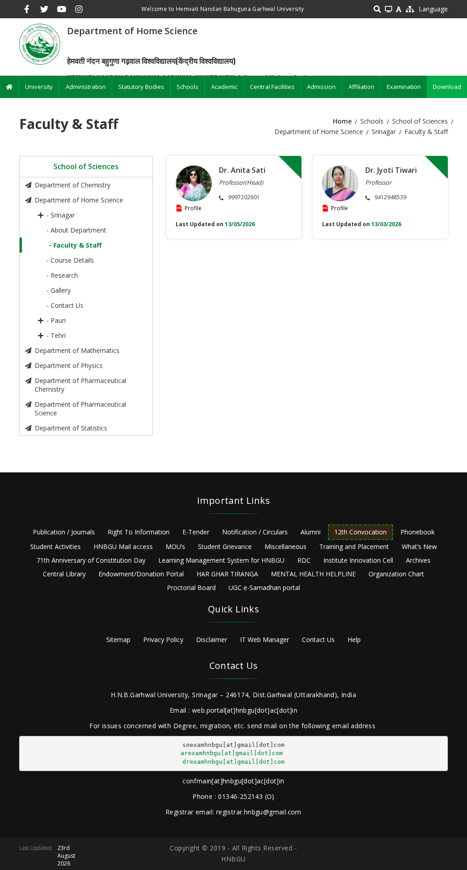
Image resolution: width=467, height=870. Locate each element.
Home (342, 121)
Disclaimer (211, 639)
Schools (187, 87)
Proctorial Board (191, 587)
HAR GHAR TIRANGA (227, 574)
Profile (193, 208)
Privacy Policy (163, 639)
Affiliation (361, 87)
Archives (418, 560)
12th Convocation (360, 532)
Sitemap (118, 639)
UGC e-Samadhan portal (264, 587)
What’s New (419, 546)
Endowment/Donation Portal (141, 574)
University (39, 87)
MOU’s (175, 546)
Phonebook (417, 532)
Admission (321, 87)
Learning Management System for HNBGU (221, 560)
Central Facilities (272, 87)
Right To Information (139, 532)
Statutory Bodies (141, 87)
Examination (404, 87)
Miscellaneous (285, 546)
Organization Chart (396, 574)
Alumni (311, 532)
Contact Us (318, 639)
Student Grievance (225, 546)
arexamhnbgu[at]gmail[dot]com (232, 753)
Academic (224, 87)
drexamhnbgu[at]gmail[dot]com (233, 761)
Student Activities (55, 546)
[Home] (39, 43)
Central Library (64, 574)
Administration (86, 87)
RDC (304, 560)
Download (447, 87)
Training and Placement (354, 546)
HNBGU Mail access (123, 546)
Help (354, 639)
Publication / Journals (64, 532)
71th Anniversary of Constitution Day (90, 560)
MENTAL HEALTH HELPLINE (313, 574)
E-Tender (195, 532)
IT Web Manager (264, 639)
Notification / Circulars (255, 532)
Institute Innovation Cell (358, 560)
